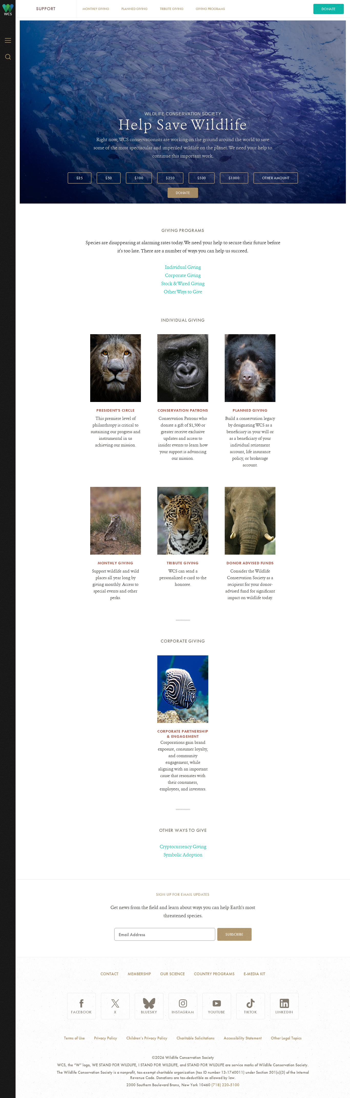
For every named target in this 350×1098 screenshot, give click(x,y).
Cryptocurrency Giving (183, 847)
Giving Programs (210, 9)
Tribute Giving (171, 9)
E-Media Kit (254, 974)
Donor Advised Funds (250, 563)
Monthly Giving (96, 9)
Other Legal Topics (286, 1038)
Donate (329, 9)
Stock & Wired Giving (182, 284)
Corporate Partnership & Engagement (182, 734)
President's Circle (115, 410)
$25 (79, 178)
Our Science (172, 974)
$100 (139, 178)
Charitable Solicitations (195, 1038)
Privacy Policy (105, 1038)
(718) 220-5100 (225, 1085)
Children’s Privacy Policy (146, 1038)
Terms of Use (74, 1038)
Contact (109, 974)
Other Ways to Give (183, 292)
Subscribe (234, 934)
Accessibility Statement (243, 1038)
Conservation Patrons (183, 410)
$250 (170, 178)
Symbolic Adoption (182, 855)
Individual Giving (183, 267)
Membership (139, 974)
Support (46, 9)
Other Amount (276, 178)
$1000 (234, 178)
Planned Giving (134, 9)
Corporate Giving (183, 275)
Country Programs (214, 974)
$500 (201, 178)
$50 (108, 178)
